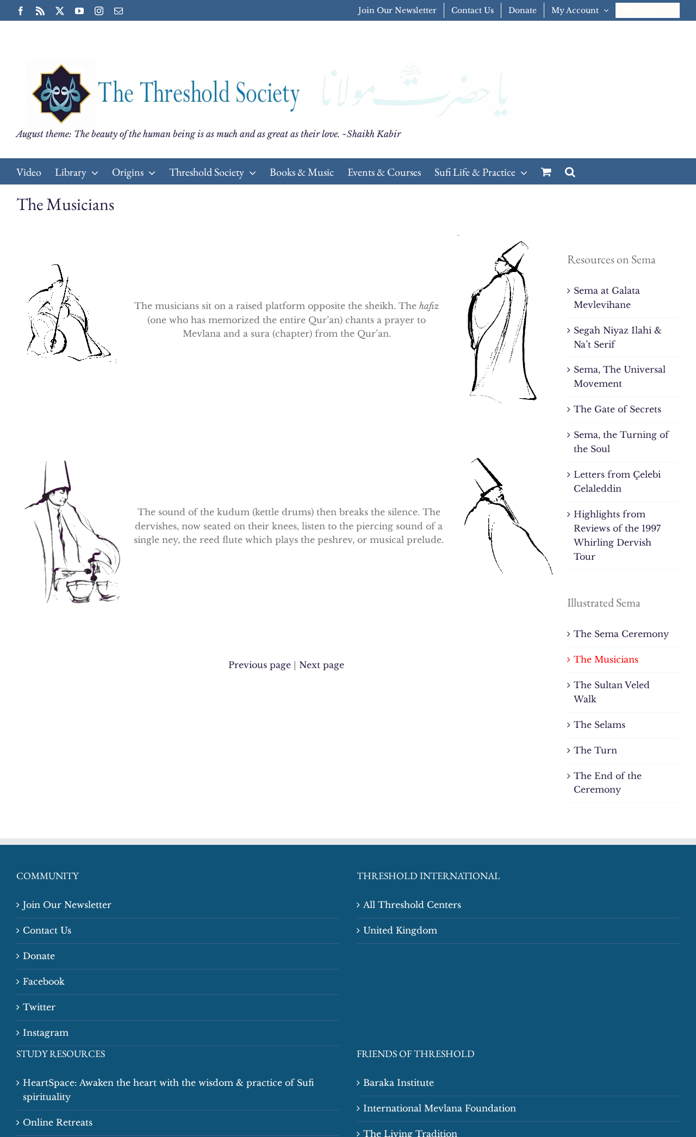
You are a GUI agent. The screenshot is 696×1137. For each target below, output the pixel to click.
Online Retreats (57, 1122)
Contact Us (47, 930)
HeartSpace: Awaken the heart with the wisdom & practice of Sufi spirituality (168, 1089)
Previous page (259, 664)
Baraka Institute (398, 1082)
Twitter (39, 1007)
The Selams (599, 724)
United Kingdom (400, 930)
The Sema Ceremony (621, 633)
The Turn (595, 750)
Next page (321, 664)
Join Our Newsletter (67, 904)
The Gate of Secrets (617, 409)
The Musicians (606, 659)
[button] (570, 171)
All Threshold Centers (412, 904)
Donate (39, 955)
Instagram (46, 1032)
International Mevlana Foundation (439, 1108)
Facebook (44, 981)
